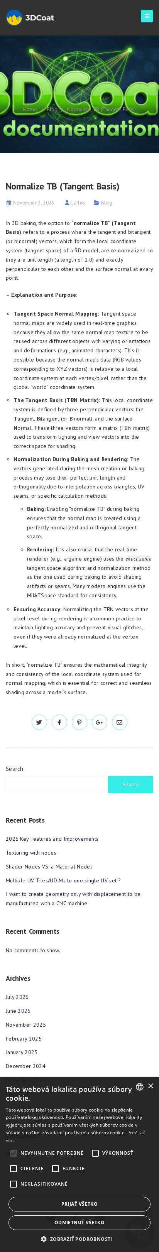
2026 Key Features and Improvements (52, 838)
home (30, 109)
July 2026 (17, 996)
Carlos (77, 202)
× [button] (150, 1086)
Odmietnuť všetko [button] (79, 1222)
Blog (52, 109)
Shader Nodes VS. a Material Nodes (49, 866)
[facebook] (59, 722)
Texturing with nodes (31, 852)
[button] (79, 1239)
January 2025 (22, 1052)
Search (15, 768)
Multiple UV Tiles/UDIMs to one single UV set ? (63, 880)
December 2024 (26, 1066)
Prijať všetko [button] (79, 1204)
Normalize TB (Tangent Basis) (101, 109)
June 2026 (18, 1010)
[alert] (79, 1164)
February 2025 (24, 1038)
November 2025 (26, 1024)
